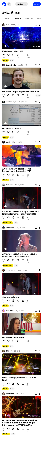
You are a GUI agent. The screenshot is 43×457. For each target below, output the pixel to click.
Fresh (39, 19)
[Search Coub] (9, 4)
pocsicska (9, 310)
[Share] (36, 24)
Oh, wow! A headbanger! (13, 337)
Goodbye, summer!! (11, 128)
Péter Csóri (10, 393)
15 (11, 60)
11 (11, 180)
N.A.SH (8, 142)
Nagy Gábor (10, 227)
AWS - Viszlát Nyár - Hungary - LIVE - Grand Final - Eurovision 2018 (19, 255)
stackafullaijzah (12, 102)
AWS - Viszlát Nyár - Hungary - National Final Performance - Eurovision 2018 (20, 212)
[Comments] (13, 55)
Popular (6, 19)
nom (7, 25)
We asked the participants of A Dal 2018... (21, 91)
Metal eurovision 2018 (12, 51)
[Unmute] (5, 46)
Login (36, 4)
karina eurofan (11, 270)
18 (13, 434)
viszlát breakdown (10, 297)
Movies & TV (7, 223)
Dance (5, 137)
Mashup (6, 434)
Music (5, 60)
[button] (3, 55)
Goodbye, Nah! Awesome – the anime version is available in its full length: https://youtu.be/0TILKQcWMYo (19, 422)
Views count (29, 19)
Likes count (17, 19)
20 (38, 95)
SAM (7, 351)
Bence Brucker (11, 65)
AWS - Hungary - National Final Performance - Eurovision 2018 (16, 170)
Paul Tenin (9, 185)
